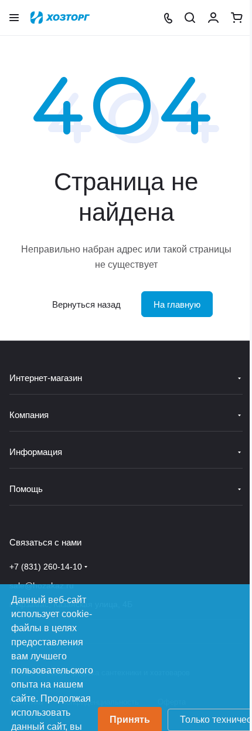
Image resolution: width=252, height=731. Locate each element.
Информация (35, 452)
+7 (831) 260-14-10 (45, 566)
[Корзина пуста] (237, 17)
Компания (29, 415)
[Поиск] (190, 17)
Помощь (26, 489)
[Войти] (213, 17)
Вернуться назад (86, 304)
